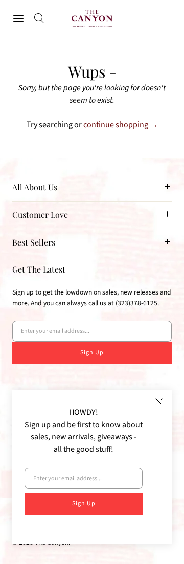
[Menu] (18, 18)
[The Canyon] (92, 18)
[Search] (39, 18)
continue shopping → (120, 124)
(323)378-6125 (136, 303)
